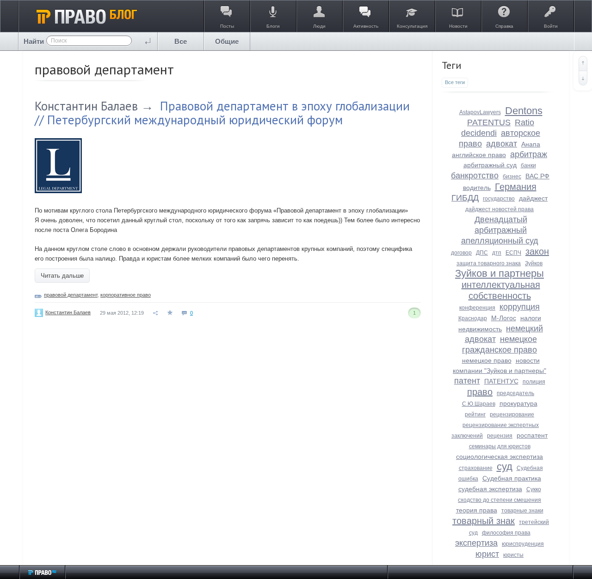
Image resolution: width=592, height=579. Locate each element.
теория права (476, 510)
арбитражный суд (490, 165)
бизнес (512, 176)
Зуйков (534, 263)
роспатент (532, 435)
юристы (513, 555)
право (480, 392)
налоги (530, 318)
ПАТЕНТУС (501, 381)
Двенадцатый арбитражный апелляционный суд (499, 230)
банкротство (475, 175)
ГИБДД (465, 197)
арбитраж (528, 154)
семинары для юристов (499, 446)
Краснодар (472, 318)
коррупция (520, 306)
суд (504, 466)
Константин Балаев (86, 106)
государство (499, 198)
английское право (479, 154)
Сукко (533, 489)
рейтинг (475, 414)
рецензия (499, 436)
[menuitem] (181, 41)
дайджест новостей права (499, 209)
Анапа (530, 144)
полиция (534, 381)
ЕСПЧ (513, 253)
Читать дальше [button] (62, 275)
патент (467, 380)
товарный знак (483, 521)
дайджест (533, 198)
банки (528, 165)
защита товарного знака (488, 263)
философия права (506, 533)
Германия (515, 187)
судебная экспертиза (490, 489)
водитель (477, 187)
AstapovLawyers (480, 112)
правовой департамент (71, 295)
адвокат (501, 143)
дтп (496, 253)
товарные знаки (522, 510)
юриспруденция (523, 544)
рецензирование (512, 414)
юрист (487, 554)
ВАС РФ (537, 176)
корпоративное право (125, 295)
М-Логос (503, 318)
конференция (477, 308)
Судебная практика (511, 478)
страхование (476, 468)
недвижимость (480, 329)
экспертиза (476, 543)
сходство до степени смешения (499, 500)
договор (461, 253)
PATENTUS (489, 122)
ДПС (482, 253)
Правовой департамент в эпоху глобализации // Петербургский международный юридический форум (222, 113)
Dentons (524, 110)
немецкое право (487, 360)
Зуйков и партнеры (499, 273)
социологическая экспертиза (499, 456)
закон (537, 251)
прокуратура (518, 403)
